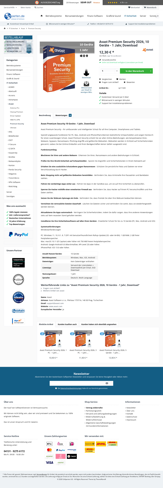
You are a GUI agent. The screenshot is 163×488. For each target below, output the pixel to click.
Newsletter (131, 407)
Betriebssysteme (13, 65)
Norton (11, 165)
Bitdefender (13, 136)
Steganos (12, 174)
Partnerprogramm (93, 411)
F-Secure (12, 144)
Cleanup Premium (16, 112)
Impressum (131, 420)
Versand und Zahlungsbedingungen (101, 413)
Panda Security (14, 169)
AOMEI (11, 87)
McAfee (11, 157)
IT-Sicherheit (12, 83)
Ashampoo (13, 99)
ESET (10, 140)
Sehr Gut (85, 2)
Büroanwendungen (14, 70)
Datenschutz (131, 417)
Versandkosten (42, 474)
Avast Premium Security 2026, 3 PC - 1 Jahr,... (83, 351)
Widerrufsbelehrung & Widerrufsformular (95, 418)
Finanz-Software (13, 74)
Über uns (130, 411)
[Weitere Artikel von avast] (147, 50)
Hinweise (96, 3)
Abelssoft (12, 91)
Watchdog (12, 186)
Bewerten (130, 82)
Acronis (11, 95)
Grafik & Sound (12, 78)
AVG (10, 132)
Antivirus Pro (14, 108)
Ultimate (13, 128)
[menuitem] (150, 7)
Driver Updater (15, 116)
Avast (11, 104)
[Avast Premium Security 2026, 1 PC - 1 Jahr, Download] (53, 339)
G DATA (11, 148)
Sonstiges (10, 196)
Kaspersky (12, 153)
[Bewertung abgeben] (120, 49)
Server (9, 192)
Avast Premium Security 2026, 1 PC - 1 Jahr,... (53, 351)
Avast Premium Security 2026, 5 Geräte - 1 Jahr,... (113, 351)
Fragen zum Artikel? (110, 82)
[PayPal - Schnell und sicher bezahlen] (18, 234)
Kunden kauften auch (67, 324)
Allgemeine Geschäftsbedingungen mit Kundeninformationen (101, 424)
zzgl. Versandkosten (114, 56)
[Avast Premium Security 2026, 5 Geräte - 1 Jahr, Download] (113, 339)
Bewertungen (63, 115)
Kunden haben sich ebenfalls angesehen (98, 324)
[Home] (41, 16)
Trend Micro (13, 178)
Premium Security (17, 124)
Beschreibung (45, 115)
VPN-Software (14, 182)
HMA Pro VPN (15, 120)
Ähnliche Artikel (46, 324)
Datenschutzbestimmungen (71, 388)
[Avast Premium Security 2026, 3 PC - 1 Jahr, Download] (83, 339)
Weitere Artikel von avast (53, 290)
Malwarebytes (14, 161)
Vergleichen (106, 79)
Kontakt (129, 413)
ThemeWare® (101, 479)
